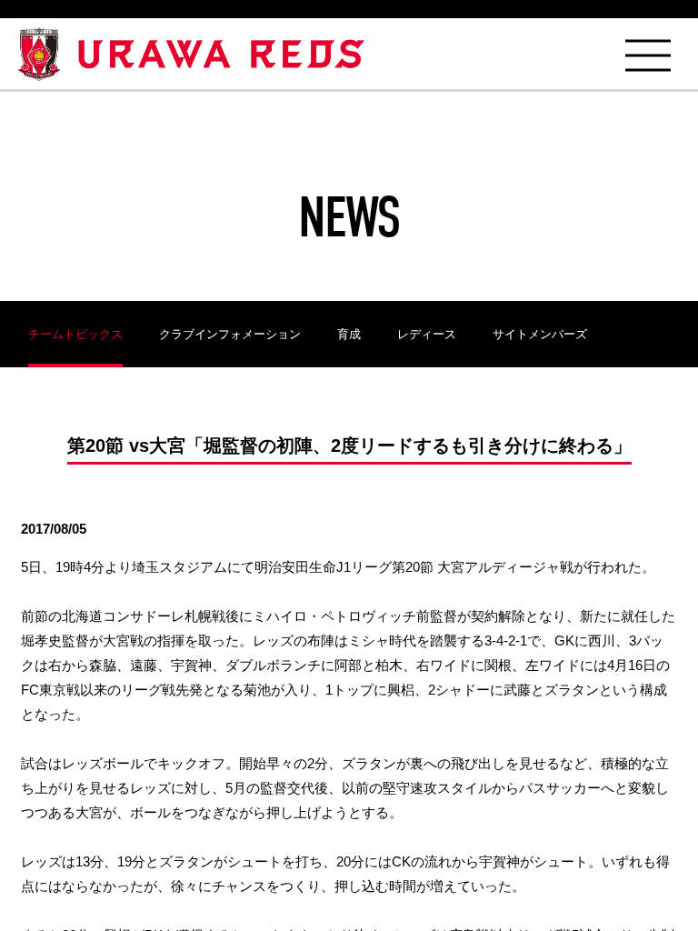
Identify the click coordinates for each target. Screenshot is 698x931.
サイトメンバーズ (540, 334)
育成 (349, 334)
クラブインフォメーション (230, 334)
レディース (426, 334)
